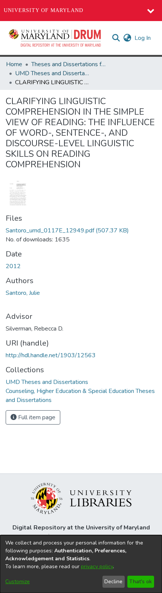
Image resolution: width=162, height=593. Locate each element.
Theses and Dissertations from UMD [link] (69, 64)
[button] (55, 38)
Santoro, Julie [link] (23, 293)
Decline (113, 581)
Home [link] (14, 64)
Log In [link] (142, 38)
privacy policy (97, 566)
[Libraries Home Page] (81, 498)
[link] (67, 230)
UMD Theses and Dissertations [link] (52, 73)
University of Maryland (43, 10)
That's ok (140, 581)
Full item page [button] (36, 417)
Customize (17, 581)
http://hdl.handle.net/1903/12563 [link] (51, 355)
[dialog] (81, 564)
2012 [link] (13, 266)
